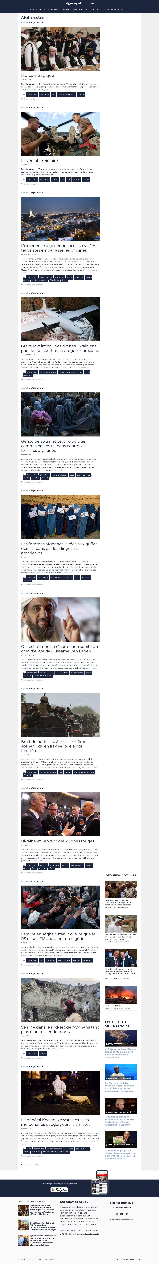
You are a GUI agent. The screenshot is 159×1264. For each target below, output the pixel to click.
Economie (64, 10)
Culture (83, 10)
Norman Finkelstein (66, 94)
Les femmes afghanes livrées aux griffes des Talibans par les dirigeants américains (59, 548)
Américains (56, 577)
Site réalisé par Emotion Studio (128, 1259)
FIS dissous (50, 960)
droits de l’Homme (48, 772)
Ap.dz (123, 10)
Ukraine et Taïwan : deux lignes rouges (57, 841)
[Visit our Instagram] (121, 1214)
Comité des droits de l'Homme (60, 1149)
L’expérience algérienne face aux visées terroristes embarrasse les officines (58, 248)
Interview (53, 10)
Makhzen (79, 277)
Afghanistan (32, 94)
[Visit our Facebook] (116, 1214)
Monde (74, 10)
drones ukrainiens (67, 372)
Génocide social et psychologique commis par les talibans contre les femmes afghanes (53, 446)
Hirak (26, 1151)
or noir (68, 772)
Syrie (64, 280)
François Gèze (64, 960)
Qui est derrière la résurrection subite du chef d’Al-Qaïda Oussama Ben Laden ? (59, 648)
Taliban (45, 478)
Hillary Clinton (77, 673)
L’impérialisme (77, 866)
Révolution (54, 280)
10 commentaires (30, 99)
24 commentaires (123, 1009)
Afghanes (31, 577)
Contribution (112, 10)
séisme (43, 1053)
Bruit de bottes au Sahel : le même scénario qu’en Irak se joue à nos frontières (54, 746)
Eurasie (65, 866)
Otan (79, 372)
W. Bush (27, 775)
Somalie (76, 180)
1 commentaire (122, 908)
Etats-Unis (44, 94)
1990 (29, 1149)
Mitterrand (87, 960)
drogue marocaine (48, 372)
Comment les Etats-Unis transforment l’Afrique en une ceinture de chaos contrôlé (119, 902)
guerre (55, 180)
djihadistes (59, 277)
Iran (53, 94)
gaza (72, 475)
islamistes (36, 1151)
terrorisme (63, 1151)
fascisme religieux (59, 475)
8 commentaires (122, 979)
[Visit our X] (126, 1214)
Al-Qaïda (44, 673)
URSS (51, 868)
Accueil (33, 10)
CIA (52, 673)
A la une (43, 10)
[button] (128, 9)
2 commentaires (122, 942)
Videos (100, 10)
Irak (62, 180)
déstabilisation (46, 277)
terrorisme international (84, 772)
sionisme (35, 478)
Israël (69, 277)
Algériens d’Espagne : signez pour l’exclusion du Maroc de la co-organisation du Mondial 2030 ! (120, 972)
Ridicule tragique (37, 75)
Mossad (27, 675)
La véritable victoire (39, 160)
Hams (65, 673)
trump (81, 94)
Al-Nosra (43, 866)
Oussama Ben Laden (42, 675)
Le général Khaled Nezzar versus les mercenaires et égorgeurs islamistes (55, 1122)
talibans (27, 580)
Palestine (86, 577)
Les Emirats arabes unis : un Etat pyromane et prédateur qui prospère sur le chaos (120, 937)
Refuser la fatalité (113, 1006)
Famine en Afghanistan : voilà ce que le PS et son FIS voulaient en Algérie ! (58, 936)
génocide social (83, 475)
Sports (92, 10)
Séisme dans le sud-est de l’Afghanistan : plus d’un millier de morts (60, 1029)
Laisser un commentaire (33, 285)
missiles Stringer (49, 1151)
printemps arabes (39, 280)
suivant (35, 1165)
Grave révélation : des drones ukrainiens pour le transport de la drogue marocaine (60, 348)
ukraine (42, 868)
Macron (76, 960)
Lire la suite (83, 367)
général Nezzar (82, 1149)
